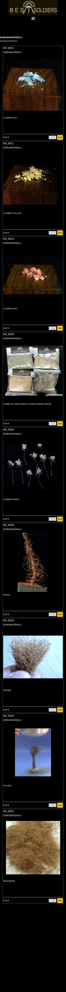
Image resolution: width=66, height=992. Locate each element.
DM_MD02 (8, 716)
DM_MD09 (8, 334)
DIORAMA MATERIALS (8, 41)
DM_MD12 (8, 48)
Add (60, 137)
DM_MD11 (8, 143)
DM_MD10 (8, 239)
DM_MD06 (8, 429)
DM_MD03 (8, 620)
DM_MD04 (8, 525)
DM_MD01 (8, 811)
